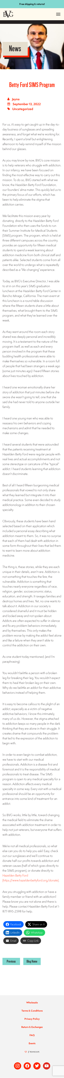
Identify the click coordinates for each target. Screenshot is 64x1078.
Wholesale (32, 1002)
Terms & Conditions (32, 1010)
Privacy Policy (32, 1019)
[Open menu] (58, 14)
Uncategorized (22, 109)
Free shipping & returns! (32, 4)
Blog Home (32, 961)
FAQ (32, 1035)
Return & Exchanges (32, 1027)
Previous (11, 961)
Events (32, 1043)
